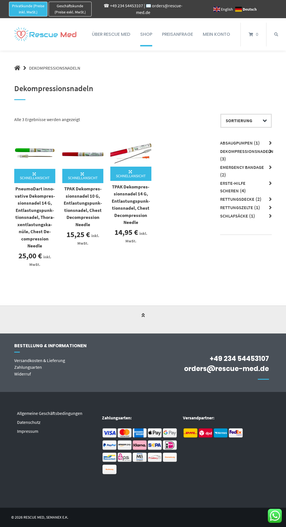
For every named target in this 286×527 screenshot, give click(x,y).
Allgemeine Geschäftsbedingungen (49, 413)
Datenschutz (28, 422)
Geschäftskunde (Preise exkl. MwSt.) (70, 8)
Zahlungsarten (28, 367)
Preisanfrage (177, 34)
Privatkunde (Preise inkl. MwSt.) (28, 8)
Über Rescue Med (111, 34)
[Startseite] (45, 34)
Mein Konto (216, 34)
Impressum (27, 431)
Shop (146, 34)
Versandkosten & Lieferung (39, 360)
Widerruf (22, 374)
